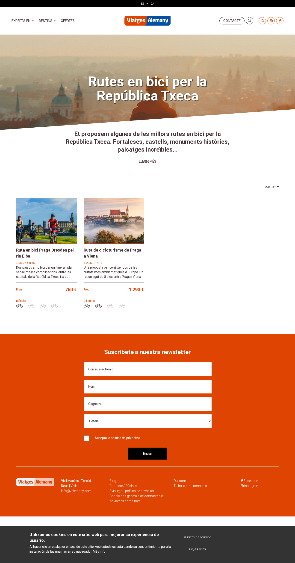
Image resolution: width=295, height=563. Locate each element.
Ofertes (68, 21)
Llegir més (147, 161)
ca (152, 3)
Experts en (21, 21)
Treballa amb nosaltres (190, 486)
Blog (112, 481)
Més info (99, 551)
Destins (46, 21)
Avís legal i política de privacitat (131, 491)
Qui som (180, 481)
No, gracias (197, 549)
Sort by (270, 186)
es (142, 3)
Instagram (251, 486)
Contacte (232, 21)
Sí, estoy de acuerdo (198, 537)
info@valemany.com (76, 491)
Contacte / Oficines (123, 486)
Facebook (251, 481)
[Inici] (147, 21)
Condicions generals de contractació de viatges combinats (136, 498)
